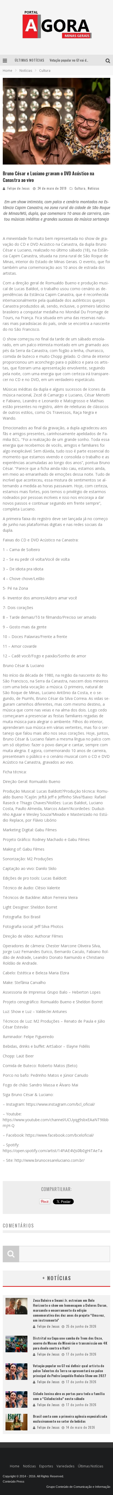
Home (7, 70)
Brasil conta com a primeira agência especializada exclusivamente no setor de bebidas (70, 1418)
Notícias (94, 188)
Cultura (80, 188)
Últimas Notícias (90, 1466)
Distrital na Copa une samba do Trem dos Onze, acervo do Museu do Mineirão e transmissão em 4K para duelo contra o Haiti (70, 1343)
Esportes (46, 1466)
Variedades (65, 1466)
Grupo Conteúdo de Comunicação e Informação (78, 1486)
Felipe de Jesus (18, 188)
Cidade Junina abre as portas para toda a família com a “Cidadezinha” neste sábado (68, 1396)
